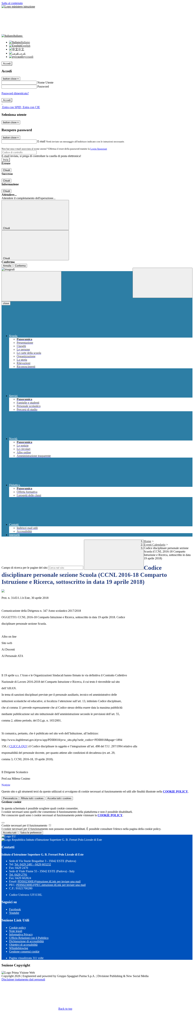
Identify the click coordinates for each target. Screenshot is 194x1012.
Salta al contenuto (12, 3)
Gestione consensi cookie (24, 951)
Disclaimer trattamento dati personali (23, 979)
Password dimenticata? (15, 93)
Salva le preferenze (30, 832)
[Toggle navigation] (31, 286)
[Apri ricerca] (162, 283)
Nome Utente (45, 82)
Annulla (7, 265)
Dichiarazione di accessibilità (26, 941)
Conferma (20, 265)
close (6, 303)
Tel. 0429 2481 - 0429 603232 (32, 864)
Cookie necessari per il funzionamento (25, 825)
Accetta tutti (59, 798)
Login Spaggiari (98, 148)
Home (147, 541)
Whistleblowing (18, 948)
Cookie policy (17, 927)
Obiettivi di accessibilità (23, 944)
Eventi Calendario (154, 544)
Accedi (7, 63)
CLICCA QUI (18, 746)
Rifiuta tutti (32, 798)
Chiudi (6, 170)
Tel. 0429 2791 (18, 874)
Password (43, 86)
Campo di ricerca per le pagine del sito (24, 567)
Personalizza (10, 798)
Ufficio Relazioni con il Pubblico (28, 937)
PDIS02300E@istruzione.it (49, 881)
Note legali (15, 931)
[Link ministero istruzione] (18, 6)
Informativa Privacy (21, 934)
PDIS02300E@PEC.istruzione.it (51, 884)
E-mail (41, 141)
